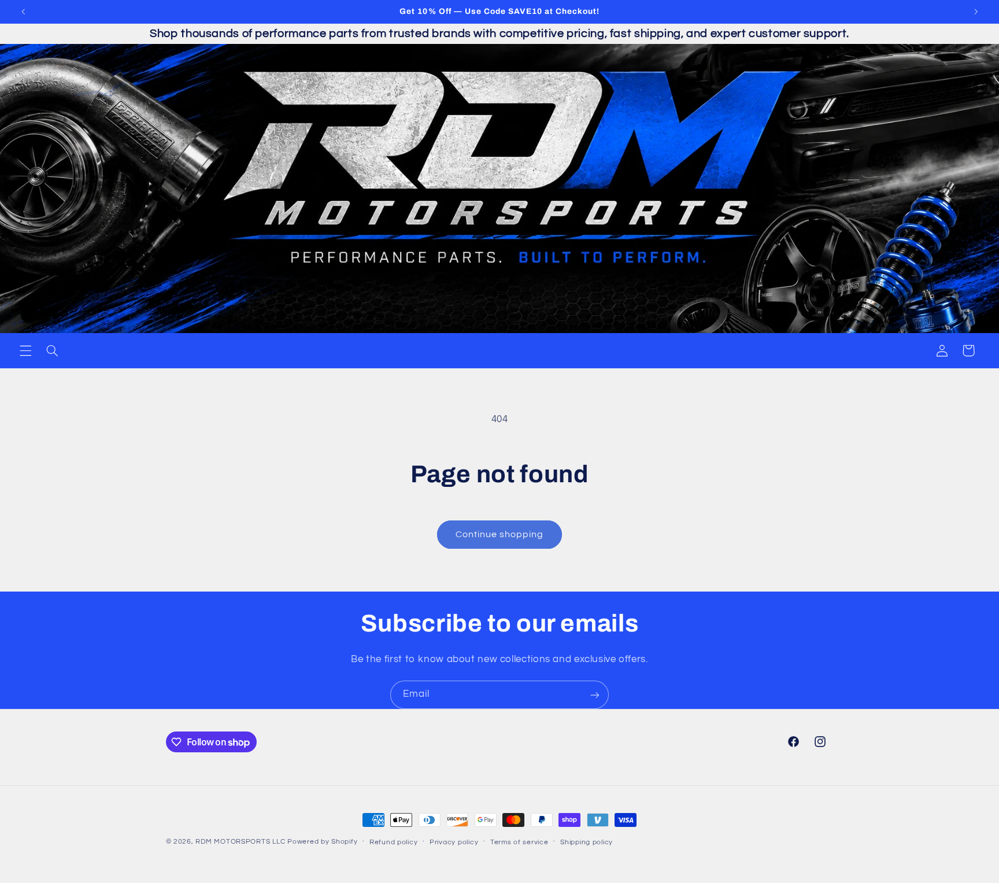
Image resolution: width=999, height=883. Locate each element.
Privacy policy (454, 842)
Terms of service (519, 842)
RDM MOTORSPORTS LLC (240, 841)
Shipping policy (586, 842)
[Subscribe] (595, 695)
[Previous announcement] (23, 11)
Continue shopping (500, 534)
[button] (25, 350)
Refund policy (393, 842)
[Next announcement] (976, 11)
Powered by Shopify (322, 841)
